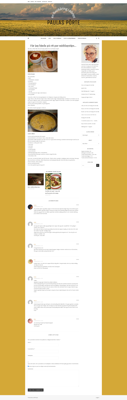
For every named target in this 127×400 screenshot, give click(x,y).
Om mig (32, 1)
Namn (29, 342)
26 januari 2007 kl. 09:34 (38, 206)
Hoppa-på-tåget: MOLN (86, 97)
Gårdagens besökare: (86, 152)
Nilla (35, 300)
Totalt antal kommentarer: (87, 157)
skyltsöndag (57, 38)
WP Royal (36, 397)
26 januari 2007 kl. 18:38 (38, 301)
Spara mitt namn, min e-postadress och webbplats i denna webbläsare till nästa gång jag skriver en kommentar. (53, 363)
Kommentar (30, 369)
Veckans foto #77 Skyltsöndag (88, 94)
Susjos (82, 108)
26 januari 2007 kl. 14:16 (38, 261)
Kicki (35, 277)
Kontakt (50, 1)
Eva (35, 244)
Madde (82, 111)
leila (35, 205)
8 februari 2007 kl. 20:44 (38, 320)
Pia (34, 259)
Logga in (97, 397)
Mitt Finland (38, 1)
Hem (29, 1)
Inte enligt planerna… (34, 187)
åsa (35, 319)
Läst (49, 38)
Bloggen (43, 38)
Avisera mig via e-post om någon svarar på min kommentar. (42, 366)
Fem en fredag (82, 38)
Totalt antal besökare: (86, 154)
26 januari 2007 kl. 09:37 (38, 223)
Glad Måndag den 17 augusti (87, 91)
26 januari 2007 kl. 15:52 (38, 278)
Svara (77, 204)
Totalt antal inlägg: (85, 156)
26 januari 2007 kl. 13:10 (38, 245)
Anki (35, 222)
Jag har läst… (84, 88)
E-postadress (31, 349)
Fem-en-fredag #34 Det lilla (87, 85)
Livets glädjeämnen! (69, 38)
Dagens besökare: (85, 151)
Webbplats (30, 355)
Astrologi (44, 1)
